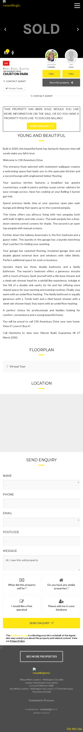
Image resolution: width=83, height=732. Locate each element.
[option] (41, 29)
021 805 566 (74, 728)
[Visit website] (41, 671)
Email (7, 513)
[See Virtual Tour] (12, 51)
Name (7, 476)
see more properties (41, 656)
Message (10, 551)
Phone (8, 494)
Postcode (11, 532)
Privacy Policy (17, 641)
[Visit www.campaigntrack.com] (48, 709)
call (51, 73)
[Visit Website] (10, 8)
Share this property (59, 82)
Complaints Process (41, 700)
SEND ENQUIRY (40, 126)
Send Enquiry (40, 623)
